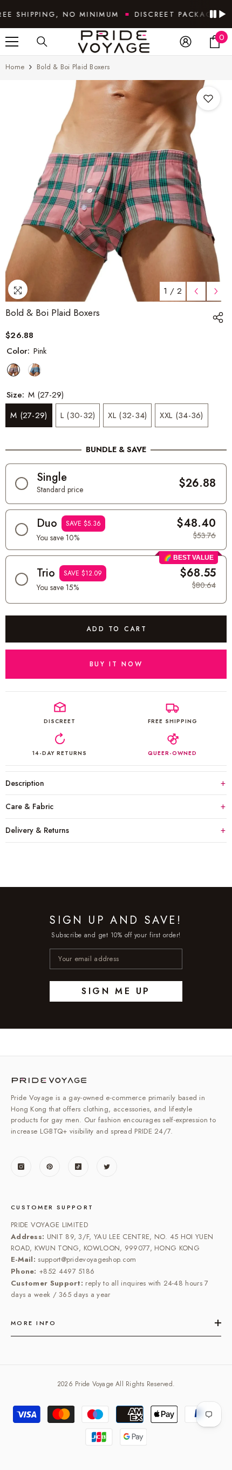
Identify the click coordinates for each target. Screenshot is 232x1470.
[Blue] (34, 370)
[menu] (11, 41)
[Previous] (196, 291)
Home (14, 67)
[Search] (42, 41)
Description (24, 783)
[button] (116, 484)
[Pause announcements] (217, 14)
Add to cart (116, 629)
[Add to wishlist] (208, 98)
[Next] (216, 291)
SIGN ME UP (115, 991)
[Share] (220, 317)
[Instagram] (21, 1166)
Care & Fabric (29, 806)
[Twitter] (107, 1166)
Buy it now (116, 664)
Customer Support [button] (52, 1207)
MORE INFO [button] (34, 1323)
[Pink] (13, 370)
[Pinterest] (49, 1166)
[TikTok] (78, 1166)
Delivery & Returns (37, 830)
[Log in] (186, 42)
